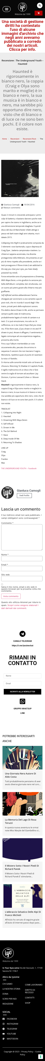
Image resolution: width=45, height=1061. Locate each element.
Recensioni (14, 139)
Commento (7, 523)
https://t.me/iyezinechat (22, 645)
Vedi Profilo (24, 495)
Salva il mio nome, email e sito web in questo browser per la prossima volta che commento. (21, 589)
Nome (4, 555)
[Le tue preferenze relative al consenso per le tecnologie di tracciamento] (40, 1056)
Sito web (5, 575)
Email (4, 565)
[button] (6, 9)
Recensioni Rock (29, 139)
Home (4, 139)
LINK (22, 713)
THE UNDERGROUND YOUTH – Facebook (18, 468)
